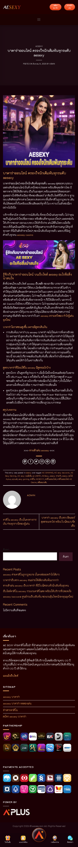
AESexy (45, 476)
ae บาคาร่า (37, 476)
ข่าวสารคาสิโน (10, 710)
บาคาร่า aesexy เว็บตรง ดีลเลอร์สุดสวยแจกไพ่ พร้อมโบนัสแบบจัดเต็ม (58, 521)
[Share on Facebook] (30, 461)
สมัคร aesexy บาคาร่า (14, 716)
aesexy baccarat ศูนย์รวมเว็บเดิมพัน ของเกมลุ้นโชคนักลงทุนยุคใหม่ (38, 596)
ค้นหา (6, 549)
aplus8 (15, 479)
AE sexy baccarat (62, 472)
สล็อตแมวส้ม (42, 482)
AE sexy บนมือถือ (24, 476)
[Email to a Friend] (41, 461)
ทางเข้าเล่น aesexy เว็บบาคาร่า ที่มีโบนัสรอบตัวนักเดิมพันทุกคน (36, 585)
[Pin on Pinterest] (47, 461)
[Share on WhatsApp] (25, 461)
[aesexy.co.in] (12, 7)
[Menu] (39, 19)
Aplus (8, 479)
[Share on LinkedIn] (53, 461)
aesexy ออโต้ (67, 476)
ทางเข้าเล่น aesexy (39, 450)
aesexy (39, 46)
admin (52, 64)
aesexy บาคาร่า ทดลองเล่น (17, 703)
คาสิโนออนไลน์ (50, 479)
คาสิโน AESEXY (37, 479)
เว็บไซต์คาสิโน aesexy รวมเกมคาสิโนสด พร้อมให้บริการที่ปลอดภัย (37, 591)
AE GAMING (47, 472)
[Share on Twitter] (36, 461)
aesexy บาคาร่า (11, 696)
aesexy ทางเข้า (55, 476)
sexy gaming (24, 479)
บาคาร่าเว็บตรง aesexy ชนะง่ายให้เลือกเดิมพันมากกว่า (31, 580)
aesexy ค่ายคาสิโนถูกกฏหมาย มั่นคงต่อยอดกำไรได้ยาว (31, 574)
